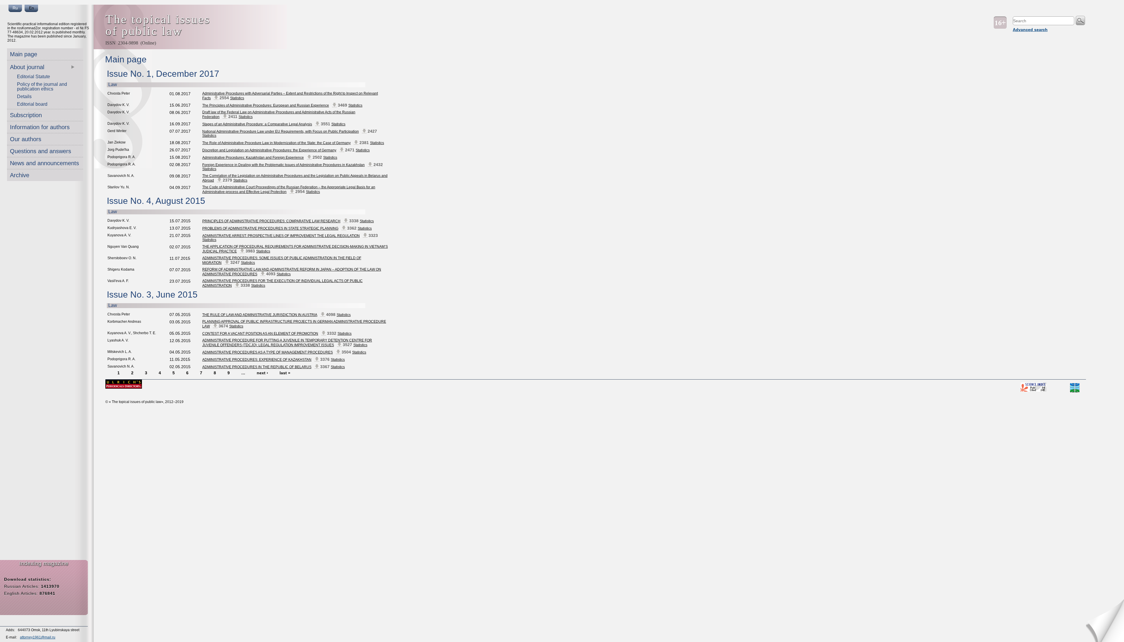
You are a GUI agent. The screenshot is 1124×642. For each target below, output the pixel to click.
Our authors (25, 139)
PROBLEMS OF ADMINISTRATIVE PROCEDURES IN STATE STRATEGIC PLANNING (270, 228)
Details (24, 96)
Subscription (26, 115)
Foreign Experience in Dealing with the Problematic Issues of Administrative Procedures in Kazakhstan (283, 165)
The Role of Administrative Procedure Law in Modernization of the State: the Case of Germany (276, 143)
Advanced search (1030, 29)
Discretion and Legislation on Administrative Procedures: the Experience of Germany (269, 150)
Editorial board (32, 104)
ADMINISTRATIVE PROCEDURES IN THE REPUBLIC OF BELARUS (256, 367)
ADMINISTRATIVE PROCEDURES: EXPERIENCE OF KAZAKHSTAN (256, 360)
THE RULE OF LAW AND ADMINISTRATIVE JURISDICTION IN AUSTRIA (259, 315)
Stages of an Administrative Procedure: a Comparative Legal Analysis (257, 124)
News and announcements (44, 163)
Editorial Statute (33, 76)
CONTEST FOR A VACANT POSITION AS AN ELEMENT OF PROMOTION (260, 334)
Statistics (237, 98)
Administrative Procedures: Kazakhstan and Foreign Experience (253, 158)
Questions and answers (40, 151)
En (31, 8)
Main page (23, 54)
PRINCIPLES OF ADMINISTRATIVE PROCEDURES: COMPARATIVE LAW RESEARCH (271, 221)
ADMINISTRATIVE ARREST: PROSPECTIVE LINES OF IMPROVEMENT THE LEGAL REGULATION (281, 236)
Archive (19, 175)
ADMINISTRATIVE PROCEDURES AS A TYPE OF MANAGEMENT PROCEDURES (267, 352)
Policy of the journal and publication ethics (42, 86)
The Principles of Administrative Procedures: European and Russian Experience (265, 105)
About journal (27, 67)
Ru (15, 8)
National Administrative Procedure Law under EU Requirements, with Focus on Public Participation (280, 131)
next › (262, 372)
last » (285, 372)
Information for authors (40, 127)
